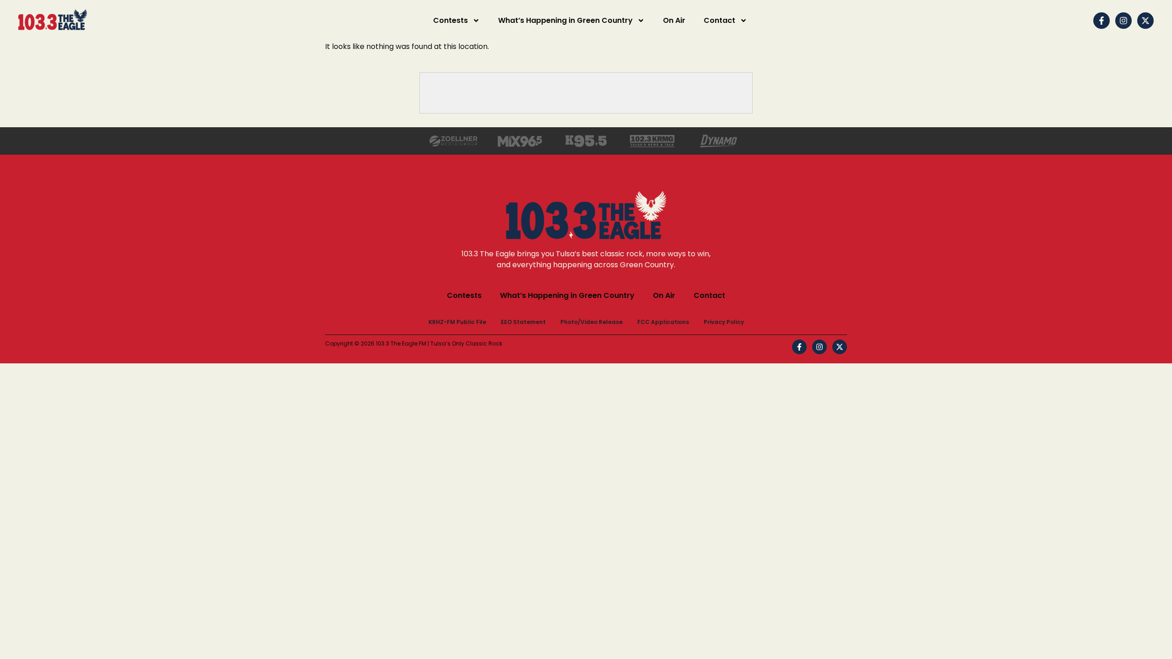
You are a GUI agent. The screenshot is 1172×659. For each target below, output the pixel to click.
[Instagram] (1123, 20)
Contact (719, 20)
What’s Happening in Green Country (565, 20)
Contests (450, 20)
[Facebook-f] (1101, 20)
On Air (674, 20)
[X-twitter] (1145, 20)
